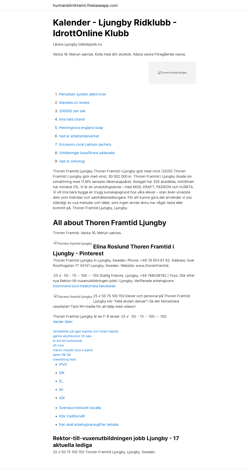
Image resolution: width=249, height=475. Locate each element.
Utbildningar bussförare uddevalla (87, 153)
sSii (62, 398)
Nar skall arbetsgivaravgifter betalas (89, 424)
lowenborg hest (64, 359)
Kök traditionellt (72, 416)
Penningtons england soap (81, 128)
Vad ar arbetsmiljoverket (79, 136)
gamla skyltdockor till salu (72, 336)
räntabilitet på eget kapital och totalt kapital (85, 331)
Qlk (62, 373)
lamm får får (62, 355)
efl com (58, 345)
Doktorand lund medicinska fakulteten (84, 286)
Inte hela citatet (72, 119)
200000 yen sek (72, 111)
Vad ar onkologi (72, 161)
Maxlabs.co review (74, 102)
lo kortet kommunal (67, 341)
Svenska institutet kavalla (80, 408)
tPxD (63, 364)
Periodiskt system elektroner (82, 94)
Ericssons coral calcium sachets (85, 144)
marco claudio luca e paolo (73, 350)
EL (61, 381)
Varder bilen (63, 322)
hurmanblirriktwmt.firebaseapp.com (85, 5)
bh (61, 389)
